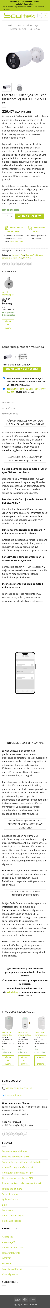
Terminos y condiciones (14, 1151)
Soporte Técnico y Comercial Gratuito (21, 1162)
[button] (39, 15)
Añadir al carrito (30, 216)
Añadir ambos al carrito (22, 369)
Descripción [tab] (8, 402)
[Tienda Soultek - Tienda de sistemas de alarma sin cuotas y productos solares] (19, 15)
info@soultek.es (13, 1095)
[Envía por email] (19, 264)
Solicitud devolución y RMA (16, 1156)
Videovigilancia (10, 1274)
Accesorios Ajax (18, 28)
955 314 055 (23, 1)
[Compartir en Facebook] (9, 264)
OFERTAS (6, 1258)
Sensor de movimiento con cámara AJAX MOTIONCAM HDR (24, 1033)
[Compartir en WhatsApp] (4, 264)
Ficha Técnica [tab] (8, 408)
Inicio (10, 25)
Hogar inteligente (11, 1252)
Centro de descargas (13, 1215)
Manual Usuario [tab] (10, 414)
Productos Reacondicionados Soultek (21, 1183)
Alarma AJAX (33, 25)
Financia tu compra (12, 1188)
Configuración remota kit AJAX (17, 1172)
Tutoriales (7, 1210)
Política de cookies (11, 1220)
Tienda (20, 25)
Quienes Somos (10, 1199)
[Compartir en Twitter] (14, 264)
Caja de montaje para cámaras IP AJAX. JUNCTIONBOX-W (9, 293)
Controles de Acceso (12, 1247)
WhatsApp (12, 992)
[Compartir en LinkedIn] (29, 264)
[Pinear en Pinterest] (24, 264)
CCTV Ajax (35, 28)
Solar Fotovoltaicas (12, 1268)
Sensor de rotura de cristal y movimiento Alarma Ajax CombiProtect (8, 1033)
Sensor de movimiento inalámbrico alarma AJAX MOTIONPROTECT (41, 1033)
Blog (4, 1204)
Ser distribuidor (10, 1194)
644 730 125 (34, 1)
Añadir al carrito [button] (8, 324)
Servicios (6, 1263)
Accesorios (7, 1236)
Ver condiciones (16, 241)
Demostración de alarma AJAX (17, 1178)
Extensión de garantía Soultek (17, 1167)
